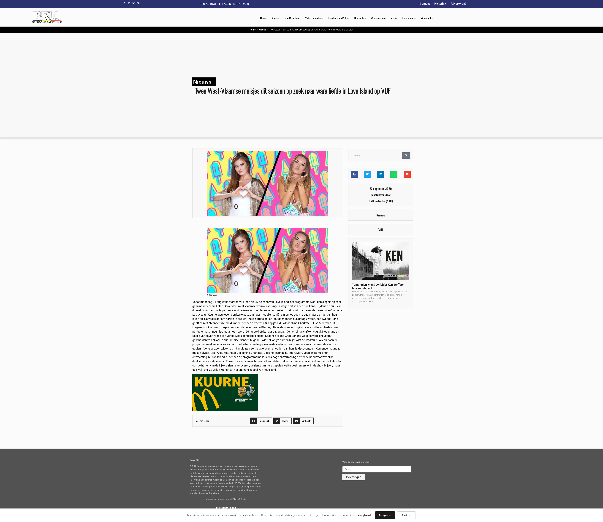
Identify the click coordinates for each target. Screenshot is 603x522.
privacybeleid (364, 515)
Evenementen (409, 18)
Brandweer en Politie (338, 18)
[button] (261, 421)
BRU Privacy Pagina (226, 507)
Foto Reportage (292, 18)
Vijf (380, 229)
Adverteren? (458, 3)
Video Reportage (314, 18)
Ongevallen (360, 18)
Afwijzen (406, 515)
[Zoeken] (406, 155)
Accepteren (385, 515)
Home (263, 18)
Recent (275, 18)
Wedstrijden (427, 18)
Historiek (440, 3)
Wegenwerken (378, 18)
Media (394, 18)
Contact (425, 3)
